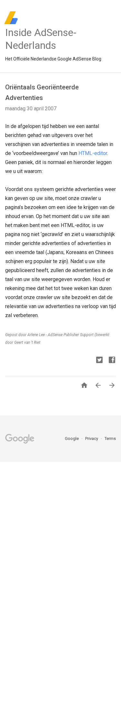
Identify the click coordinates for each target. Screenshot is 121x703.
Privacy (92, 438)
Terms (110, 438)
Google (72, 438)
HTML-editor (92, 153)
